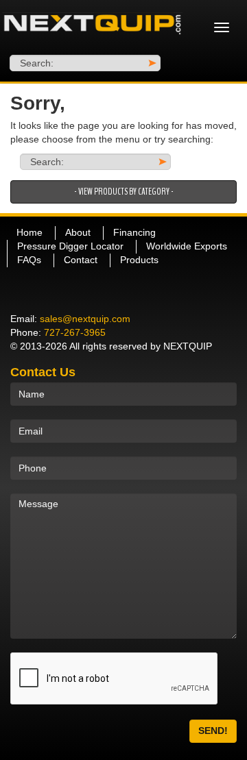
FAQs (29, 259)
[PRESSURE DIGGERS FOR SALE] (92, 27)
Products (139, 259)
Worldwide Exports (186, 246)
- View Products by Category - (124, 191)
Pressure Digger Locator (70, 246)
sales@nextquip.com (85, 318)
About (78, 232)
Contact (80, 259)
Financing (134, 232)
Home (29, 232)
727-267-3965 (75, 332)
